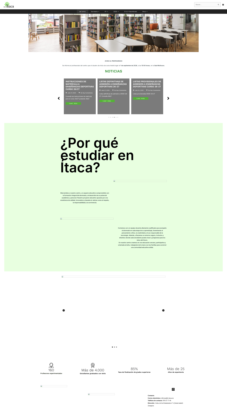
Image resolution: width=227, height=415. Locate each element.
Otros (144, 11)
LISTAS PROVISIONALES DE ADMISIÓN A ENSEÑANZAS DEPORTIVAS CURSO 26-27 (113, 84)
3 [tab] (113, 117)
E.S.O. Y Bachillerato (130, 11)
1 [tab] (109, 117)
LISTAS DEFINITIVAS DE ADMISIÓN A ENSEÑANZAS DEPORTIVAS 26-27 (79, 84)
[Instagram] (223, 5)
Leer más (73, 101)
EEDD (115, 11)
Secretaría (94, 11)
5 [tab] (116, 117)
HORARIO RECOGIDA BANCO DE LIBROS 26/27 (146, 82)
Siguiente (163, 310)
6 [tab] (118, 117)
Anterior (64, 310)
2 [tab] (111, 117)
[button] (59, 98)
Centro (83, 11)
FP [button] (105, 11)
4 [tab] (114, 117)
